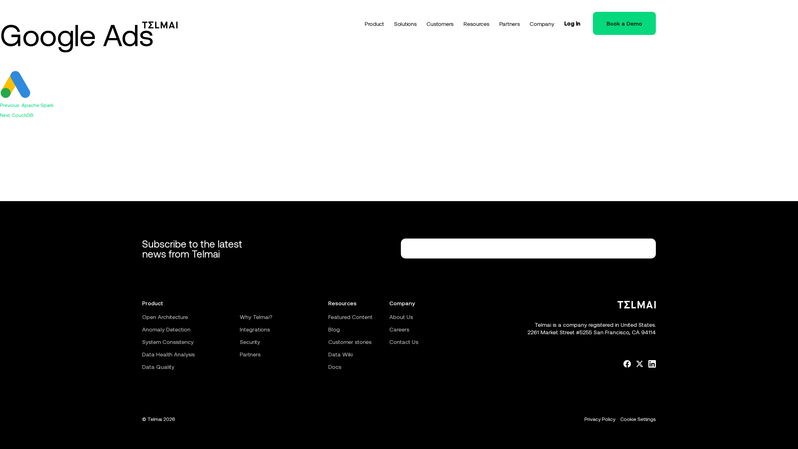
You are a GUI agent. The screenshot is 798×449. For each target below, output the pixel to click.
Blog (334, 329)
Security (250, 341)
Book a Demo (624, 23)
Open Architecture (165, 316)
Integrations (255, 329)
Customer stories (350, 341)
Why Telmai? (256, 316)
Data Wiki (340, 354)
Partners (250, 354)
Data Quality (158, 366)
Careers (399, 329)
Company (402, 303)
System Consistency (168, 341)
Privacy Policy (599, 419)
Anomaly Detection (166, 329)
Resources (342, 303)
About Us (401, 316)
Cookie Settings (638, 419)
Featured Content (350, 316)
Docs (334, 366)
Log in (572, 23)
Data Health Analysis (168, 354)
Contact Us (403, 341)
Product (152, 303)
